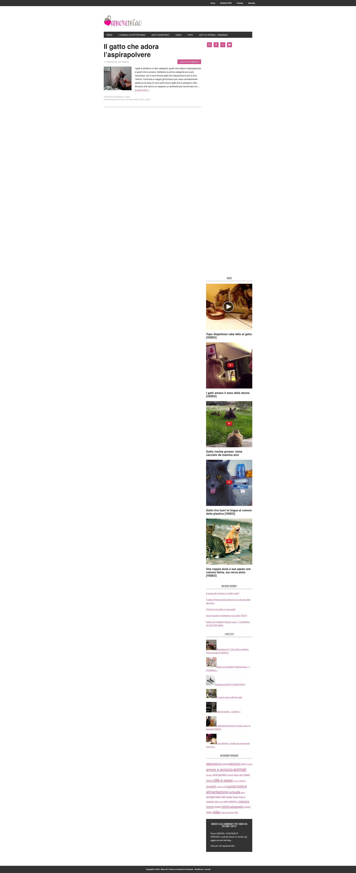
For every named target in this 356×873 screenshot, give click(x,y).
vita (236, 812)
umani (247, 806)
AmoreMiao (122, 21)
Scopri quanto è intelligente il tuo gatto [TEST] (226, 615)
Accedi (207, 869)
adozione (234, 763)
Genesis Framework (185, 869)
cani (241, 774)
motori (217, 806)
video (127, 97)
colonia (242, 780)
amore (249, 764)
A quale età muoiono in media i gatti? (222, 593)
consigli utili (221, 786)
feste (218, 797)
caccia (230, 775)
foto (223, 797)
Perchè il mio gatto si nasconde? (221, 609)
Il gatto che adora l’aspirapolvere (131, 50)
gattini (221, 802)
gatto (225, 801)
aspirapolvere (132, 99)
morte (209, 806)
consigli (211, 786)
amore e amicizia (219, 769)
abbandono (213, 763)
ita (237, 801)
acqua (225, 763)
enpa (243, 792)
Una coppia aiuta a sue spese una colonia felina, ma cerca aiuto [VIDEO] (228, 572)
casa (247, 775)
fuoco (235, 797)
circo (209, 780)
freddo (229, 797)
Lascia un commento (189, 62)
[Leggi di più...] (142, 90)
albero (244, 763)
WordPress (199, 869)
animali (239, 769)
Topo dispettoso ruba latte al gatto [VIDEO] (229, 335)
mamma (244, 801)
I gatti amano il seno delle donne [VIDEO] (227, 394)
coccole (235, 781)
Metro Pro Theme (168, 869)
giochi (232, 801)
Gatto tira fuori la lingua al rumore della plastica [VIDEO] (229, 511)
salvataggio (236, 806)
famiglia (210, 797)
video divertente (227, 812)
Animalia (120, 97)
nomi (225, 806)
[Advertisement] (229, 163)
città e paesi (223, 780)
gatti (142, 99)
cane (236, 774)
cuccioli (231, 786)
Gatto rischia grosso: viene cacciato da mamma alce (224, 453)
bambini (222, 774)
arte (215, 774)
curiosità (234, 792)
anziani (209, 775)
